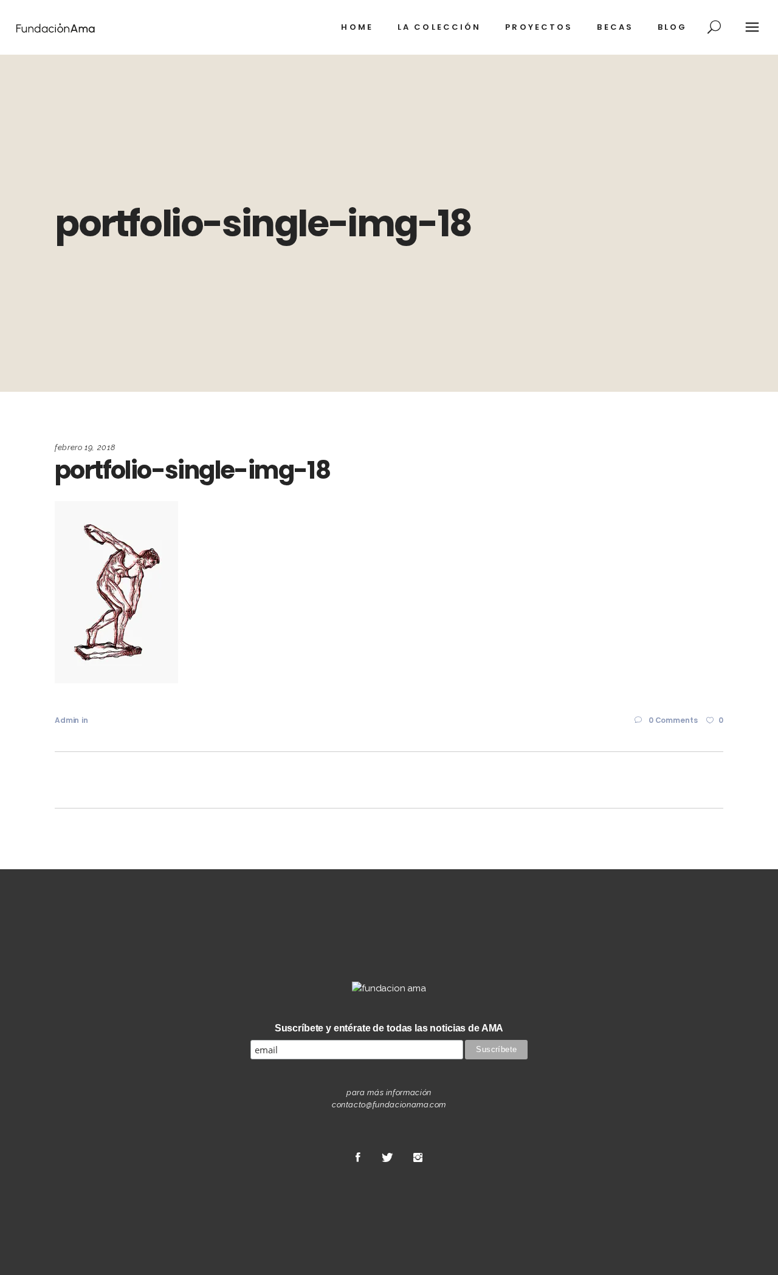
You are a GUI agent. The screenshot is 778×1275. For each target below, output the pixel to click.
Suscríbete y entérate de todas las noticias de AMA (389, 1028)
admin (67, 720)
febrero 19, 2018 (85, 447)
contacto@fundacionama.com (389, 1104)
